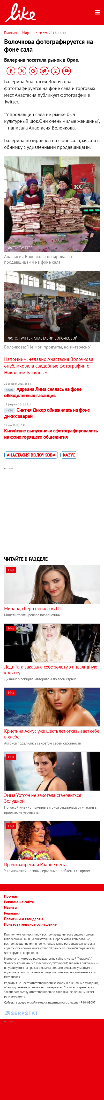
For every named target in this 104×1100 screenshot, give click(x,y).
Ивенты (10, 907)
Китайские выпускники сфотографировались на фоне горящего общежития (51, 433)
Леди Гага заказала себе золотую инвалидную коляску (50, 670)
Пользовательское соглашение (30, 924)
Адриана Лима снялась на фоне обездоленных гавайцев (43, 392)
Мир (25, 32)
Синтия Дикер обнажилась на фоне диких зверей (47, 413)
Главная (10, 32)
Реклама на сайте (19, 901)
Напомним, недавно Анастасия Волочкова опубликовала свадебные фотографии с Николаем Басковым (48, 366)
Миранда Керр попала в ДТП (33, 608)
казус (69, 455)
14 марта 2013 (45, 33)
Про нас (11, 896)
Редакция (12, 913)
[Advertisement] (52, 511)
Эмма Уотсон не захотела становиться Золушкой (42, 798)
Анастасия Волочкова (31, 455)
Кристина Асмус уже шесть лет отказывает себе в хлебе (51, 734)
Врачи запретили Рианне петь (34, 864)
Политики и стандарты (23, 918)
